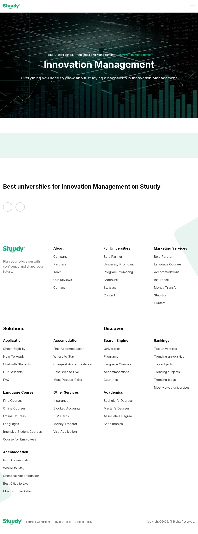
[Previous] (7, 207)
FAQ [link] (6, 380)
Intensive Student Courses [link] (22, 432)
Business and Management (96, 54)
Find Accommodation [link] (68, 349)
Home (49, 54)
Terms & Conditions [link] (38, 521)
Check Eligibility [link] (14, 349)
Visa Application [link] (65, 432)
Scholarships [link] (113, 424)
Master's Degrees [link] (117, 408)
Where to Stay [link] (13, 468)
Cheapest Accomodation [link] (21, 476)
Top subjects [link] (163, 364)
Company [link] (60, 256)
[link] (11, 6)
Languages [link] (11, 424)
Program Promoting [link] (118, 272)
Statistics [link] (110, 287)
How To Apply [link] (14, 356)
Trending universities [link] (169, 356)
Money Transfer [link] (166, 287)
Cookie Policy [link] (83, 521)
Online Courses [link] (14, 408)
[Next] (20, 207)
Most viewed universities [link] (171, 387)
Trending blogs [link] (165, 380)
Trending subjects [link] (167, 372)
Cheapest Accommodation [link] (72, 364)
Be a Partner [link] (113, 256)
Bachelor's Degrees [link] (118, 401)
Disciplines (65, 54)
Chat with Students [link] (17, 364)
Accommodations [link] (166, 272)
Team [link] (57, 272)
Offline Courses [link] (14, 416)
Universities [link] (112, 349)
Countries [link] (111, 380)
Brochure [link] (111, 280)
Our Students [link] (13, 372)
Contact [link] (59, 287)
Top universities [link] (165, 349)
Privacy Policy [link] (63, 521)
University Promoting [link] (119, 264)
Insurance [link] (161, 280)
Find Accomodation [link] (17, 460)
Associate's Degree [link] (118, 416)
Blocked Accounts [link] (66, 408)
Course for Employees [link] (19, 439)
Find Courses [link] (12, 401)
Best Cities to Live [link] (16, 483)
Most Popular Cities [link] (17, 491)
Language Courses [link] (167, 264)
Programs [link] (111, 356)
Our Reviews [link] (62, 280)
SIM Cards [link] (61, 416)
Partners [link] (59, 264)
